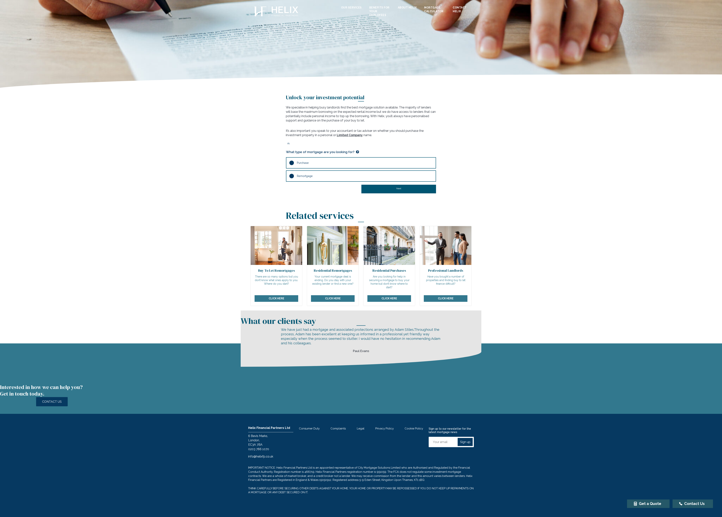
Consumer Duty (309, 428)
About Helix (407, 7)
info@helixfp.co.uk (260, 456)
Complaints (338, 428)
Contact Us (52, 401)
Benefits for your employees (379, 11)
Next (398, 188)
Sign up (465, 442)
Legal (360, 428)
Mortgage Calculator (433, 9)
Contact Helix (460, 9)
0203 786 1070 (258, 449)
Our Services (351, 7)
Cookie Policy (414, 428)
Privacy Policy (384, 428)
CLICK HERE (276, 298)
